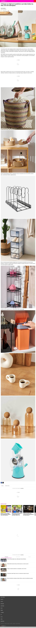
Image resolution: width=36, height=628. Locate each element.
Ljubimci (2, 612)
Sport (2, 601)
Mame (2, 610)
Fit (1, 614)
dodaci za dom (7, 485)
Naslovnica (3, 597)
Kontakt (11, 623)
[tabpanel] (18, 570)
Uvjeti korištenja (18, 623)
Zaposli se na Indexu (7, 623)
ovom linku (22, 488)
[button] (35, 1)
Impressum (14, 623)
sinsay (2, 485)
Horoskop (2, 621)
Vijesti (2, 599)
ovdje (23, 309)
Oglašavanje (2, 623)
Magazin (2, 603)
